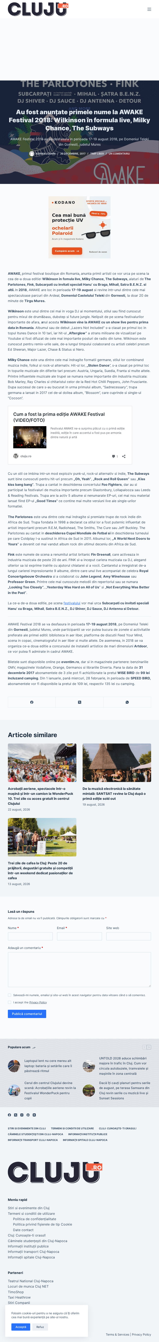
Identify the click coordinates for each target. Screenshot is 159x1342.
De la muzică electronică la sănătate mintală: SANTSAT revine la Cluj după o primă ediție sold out (114, 794)
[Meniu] (149, 9)
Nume (13, 928)
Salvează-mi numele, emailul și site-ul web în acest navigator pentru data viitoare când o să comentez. (79, 995)
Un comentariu (119, 153)
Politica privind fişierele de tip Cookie (42, 1224)
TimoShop (16, 1292)
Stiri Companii (19, 1303)
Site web (112, 928)
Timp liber (97, 153)
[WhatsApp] (127, 702)
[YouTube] (34, 1115)
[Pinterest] (28, 1115)
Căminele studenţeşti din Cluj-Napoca (35, 1134)
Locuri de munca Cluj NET (28, 1286)
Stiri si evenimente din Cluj (27, 1128)
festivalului (72, 603)
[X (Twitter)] (79, 702)
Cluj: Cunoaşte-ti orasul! (117, 1128)
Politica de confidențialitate (34, 1219)
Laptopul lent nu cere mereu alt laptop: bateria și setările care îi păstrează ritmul (48, 1066)
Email (62, 928)
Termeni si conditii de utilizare (72, 1128)
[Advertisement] (79, 49)
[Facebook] (32, 702)
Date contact (23, 1230)
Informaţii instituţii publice (87, 1134)
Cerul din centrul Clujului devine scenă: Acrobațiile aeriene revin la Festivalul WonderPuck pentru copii (50, 1090)
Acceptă (21, 1327)
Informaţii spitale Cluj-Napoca (85, 1140)
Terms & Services (117, 1334)
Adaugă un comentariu (25, 948)
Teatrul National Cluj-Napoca (30, 1281)
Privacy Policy (38, 1002)
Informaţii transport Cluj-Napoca (33, 1140)
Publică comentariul (27, 1014)
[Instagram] (21, 1115)
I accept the (30, 1002)
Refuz (40, 1327)
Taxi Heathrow (19, 1297)
